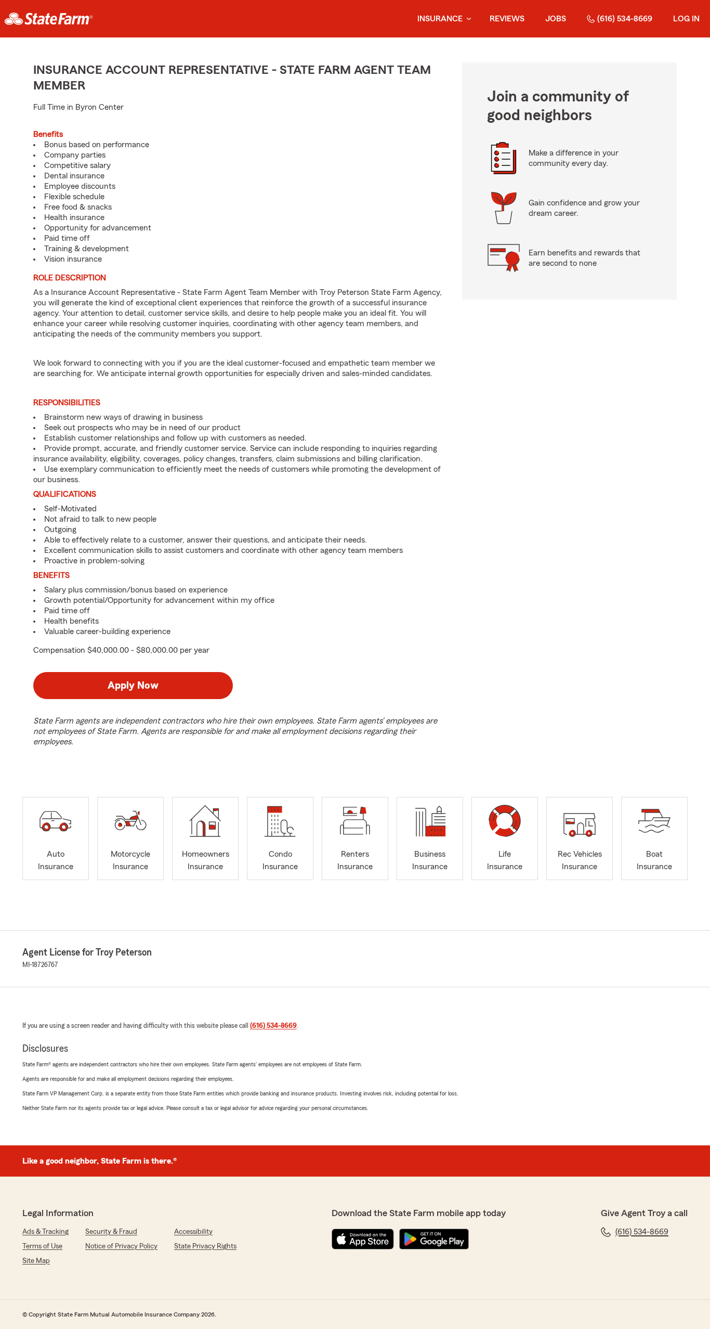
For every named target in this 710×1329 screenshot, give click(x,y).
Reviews (507, 19)
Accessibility (193, 1231)
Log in (686, 19)
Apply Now (133, 685)
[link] (48, 18)
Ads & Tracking (45, 1231)
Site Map (36, 1261)
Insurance (440, 19)
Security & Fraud (111, 1231)
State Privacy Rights (205, 1246)
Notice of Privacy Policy (121, 1246)
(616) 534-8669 (624, 19)
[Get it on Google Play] (434, 1239)
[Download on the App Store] (363, 1239)
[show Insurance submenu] (467, 19)
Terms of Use (42, 1246)
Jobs (555, 19)
